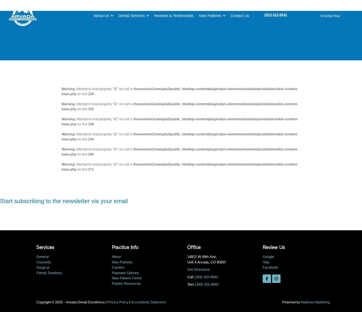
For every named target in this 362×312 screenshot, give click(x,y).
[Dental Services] (135, 16)
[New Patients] (213, 16)
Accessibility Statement (148, 302)
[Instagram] (276, 278)
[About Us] (105, 16)
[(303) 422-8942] (259, 15)
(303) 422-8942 (275, 15)
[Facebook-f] (267, 278)
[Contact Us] (241, 16)
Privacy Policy (117, 302)
